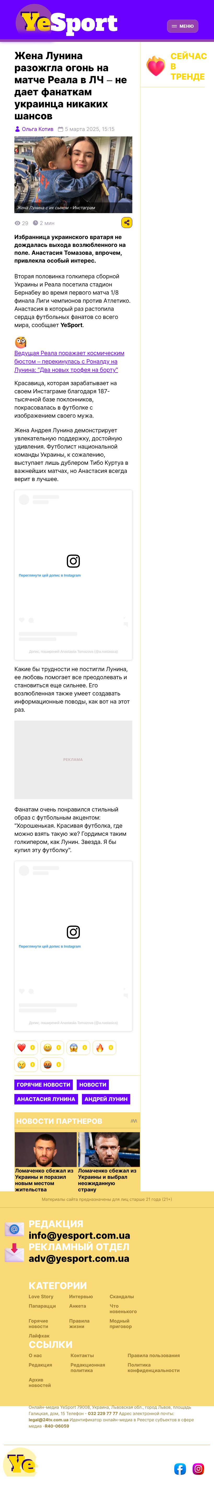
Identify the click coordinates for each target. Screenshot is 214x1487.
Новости (92, 1085)
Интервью (81, 1297)
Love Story (41, 1297)
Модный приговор (121, 1323)
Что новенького (123, 1308)
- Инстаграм (82, 207)
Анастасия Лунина (46, 1099)
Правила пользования (154, 1355)
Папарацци (42, 1306)
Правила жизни (79, 1323)
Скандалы (122, 1297)
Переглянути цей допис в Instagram (50, 575)
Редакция (40, 1365)
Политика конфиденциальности (154, 1367)
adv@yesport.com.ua (79, 1258)
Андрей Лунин (106, 1099)
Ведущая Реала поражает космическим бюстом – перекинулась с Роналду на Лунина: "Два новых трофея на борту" (69, 361)
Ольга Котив (38, 129)
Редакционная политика (87, 1367)
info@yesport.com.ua (79, 1235)
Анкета (77, 1306)
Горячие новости (43, 1085)
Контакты (82, 1355)
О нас (35, 1355)
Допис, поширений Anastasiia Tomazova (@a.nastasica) (73, 651)
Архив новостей (40, 1382)
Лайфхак (39, 1336)
